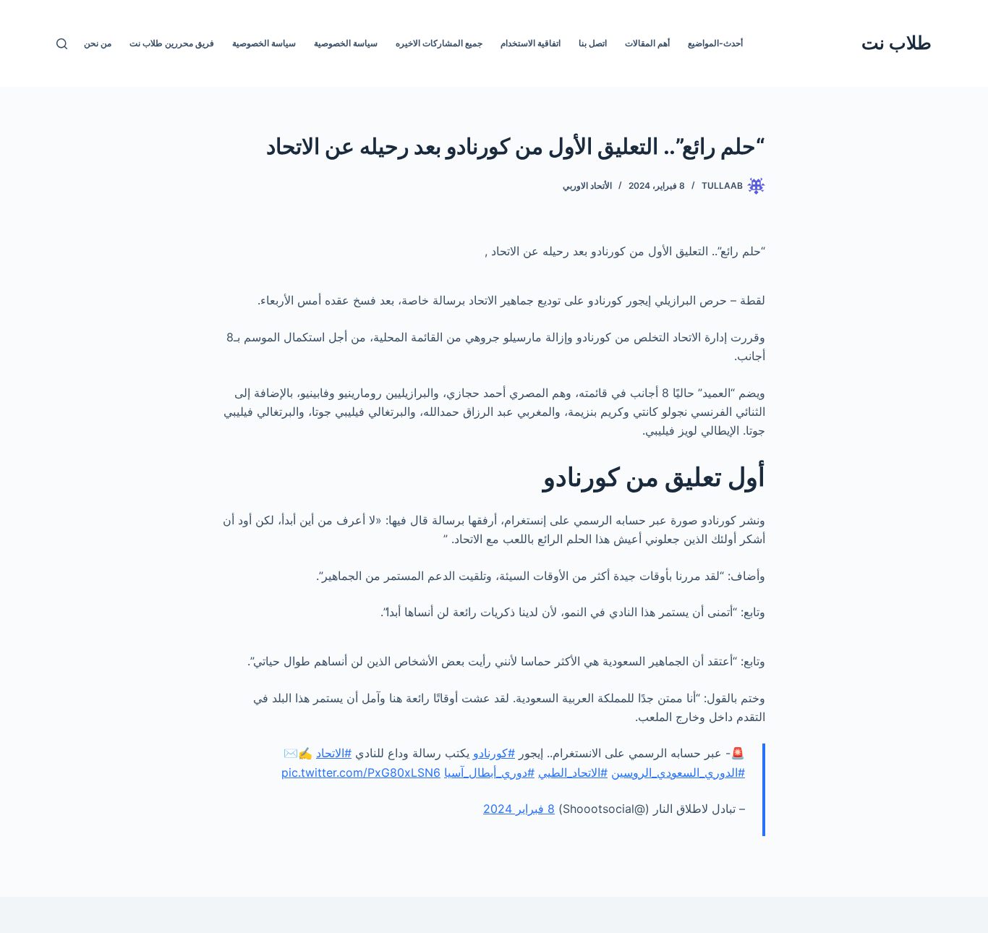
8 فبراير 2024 (519, 808)
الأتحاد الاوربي (587, 185)
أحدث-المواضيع (715, 43)
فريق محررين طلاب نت (171, 43)
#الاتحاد (334, 753)
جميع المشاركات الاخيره (439, 43)
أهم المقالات (647, 43)
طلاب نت (896, 43)
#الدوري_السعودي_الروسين (678, 772)
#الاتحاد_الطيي (573, 772)
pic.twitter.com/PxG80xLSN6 (360, 772)
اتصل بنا (593, 43)
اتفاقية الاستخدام (531, 43)
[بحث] (61, 43)
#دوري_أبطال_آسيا (489, 772)
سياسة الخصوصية (346, 43)
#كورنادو (494, 753)
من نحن (97, 43)
